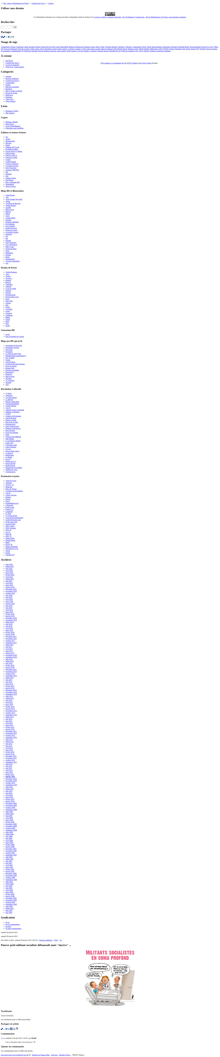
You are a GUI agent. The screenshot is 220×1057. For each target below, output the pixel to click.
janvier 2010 (10, 801)
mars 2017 (9, 651)
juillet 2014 (10, 698)
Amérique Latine (22, 47)
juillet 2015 (10, 678)
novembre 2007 (11, 851)
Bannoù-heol (10, 141)
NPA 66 (8, 534)
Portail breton (10, 540)
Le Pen (83, 49)
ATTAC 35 (10, 485)
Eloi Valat (9, 301)
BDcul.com (10, 210)
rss (61, 940)
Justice (64, 49)
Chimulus (9, 284)
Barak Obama (41, 47)
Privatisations (6, 51)
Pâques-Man (10, 538)
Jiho (7, 305)
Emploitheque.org (12, 503)
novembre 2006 (11, 876)
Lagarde (77, 49)
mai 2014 (9, 700)
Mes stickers (10, 113)
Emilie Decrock (11, 228)
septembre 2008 (11, 830)
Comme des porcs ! (12, 63)
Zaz (7, 263)
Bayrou (49, 47)
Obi (7, 176)
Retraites (35, 51)
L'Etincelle (9, 505)
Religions (27, 51)
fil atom (8, 926)
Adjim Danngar (11, 272)
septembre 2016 (11, 657)
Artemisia (9, 395)
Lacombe (9, 309)
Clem (7, 216)
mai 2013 (9, 721)
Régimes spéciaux (50, 51)
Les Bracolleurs (11, 398)
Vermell (8, 383)
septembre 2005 (11, 904)
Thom (8, 551)
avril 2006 (9, 890)
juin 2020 (9, 595)
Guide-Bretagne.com (13, 520)
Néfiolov (9, 174)
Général (8, 76)
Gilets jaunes (34, 49)
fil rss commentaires (13, 924)
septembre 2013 (11, 715)
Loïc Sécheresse (11, 245)
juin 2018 (9, 624)
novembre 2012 (11, 733)
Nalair (8, 319)
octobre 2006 (10, 878)
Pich (7, 324)
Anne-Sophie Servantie (14, 199)
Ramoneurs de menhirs (14, 468)
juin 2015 (9, 680)
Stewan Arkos (11, 186)
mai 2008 (9, 838)
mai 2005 (9, 913)
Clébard (8, 287)
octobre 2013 (10, 713)
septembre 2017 (11, 643)
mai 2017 (9, 647)
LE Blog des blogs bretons (15, 364)
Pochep (8, 255)
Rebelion (9, 374)
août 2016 (9, 659)
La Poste (70, 49)
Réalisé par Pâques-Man (41, 1055)
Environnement (195, 47)
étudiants (167, 51)
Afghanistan (5, 47)
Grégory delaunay (12, 164)
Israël (55, 49)
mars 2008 (9, 843)
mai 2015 (9, 682)
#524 (56, 940)
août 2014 (9, 696)
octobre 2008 (10, 828)
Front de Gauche (24, 49)
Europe (204, 47)
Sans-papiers (61, 51)
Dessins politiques (12, 79)
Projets (8, 85)
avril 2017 (9, 649)
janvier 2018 (10, 634)
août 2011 (9, 764)
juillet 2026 (10, 566)
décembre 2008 (11, 824)
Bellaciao (9, 487)
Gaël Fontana (10, 362)
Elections (174, 47)
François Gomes (11, 158)
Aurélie (8, 208)
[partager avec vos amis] (13, 37)
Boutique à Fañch (12, 111)
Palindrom (9, 253)
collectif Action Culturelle (15, 410)
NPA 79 (8, 536)
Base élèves (10, 124)
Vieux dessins (10, 101)
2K (7, 137)
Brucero (8, 143)
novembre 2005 (11, 900)
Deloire (8, 293)
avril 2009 (9, 818)
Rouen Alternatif (12, 547)
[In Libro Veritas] (144, 63)
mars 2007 (9, 867)
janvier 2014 (10, 709)
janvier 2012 (10, 754)
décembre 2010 (11, 779)
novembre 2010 (11, 781)
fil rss (7, 922)
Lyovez (8, 449)
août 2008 (9, 832)
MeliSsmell (10, 455)
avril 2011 (9, 770)
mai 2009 (9, 816)
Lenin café (9, 443)
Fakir (7, 435)
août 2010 (9, 787)
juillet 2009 (10, 814)
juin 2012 (9, 744)
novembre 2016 (11, 655)
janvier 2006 (10, 896)
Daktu (8, 145)
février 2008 (10, 845)
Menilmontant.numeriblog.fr (16, 356)
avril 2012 (9, 748)
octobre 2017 (10, 641)
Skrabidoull (10, 184)
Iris (7, 236)
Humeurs (9, 97)
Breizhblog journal (12, 348)
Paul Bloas (9, 180)
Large (8, 311)
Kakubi (8, 241)
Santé (69, 51)
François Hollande (10, 49)
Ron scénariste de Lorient (15, 337)
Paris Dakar (186, 49)
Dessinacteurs (10, 295)
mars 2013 (9, 725)
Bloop (8, 214)
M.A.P (8, 459)
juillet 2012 (10, 742)
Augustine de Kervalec (14, 345)
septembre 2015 (11, 676)
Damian (8, 220)
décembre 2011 (11, 756)
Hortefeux (48, 49)
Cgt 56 (8, 493)
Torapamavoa (10, 472)
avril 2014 (9, 702)
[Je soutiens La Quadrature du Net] (114, 63)
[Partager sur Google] (11, 37)
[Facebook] (9, 37)
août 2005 (9, 906)
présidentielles (16, 51)
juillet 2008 (10, 834)
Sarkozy (74, 51)
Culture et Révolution (13, 416)
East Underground (12, 426)
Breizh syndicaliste (12, 402)
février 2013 (10, 727)
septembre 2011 (11, 762)
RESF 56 (9, 544)
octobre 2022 (10, 593)
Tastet (8, 326)
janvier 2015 (10, 688)
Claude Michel (11, 406)
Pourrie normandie (12, 370)
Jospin (59, 49)
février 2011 (10, 775)
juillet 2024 (10, 579)
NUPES (166, 49)
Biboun (8, 212)
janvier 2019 (10, 616)
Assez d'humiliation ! (13, 126)
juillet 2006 (10, 884)
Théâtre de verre (11, 470)
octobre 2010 (10, 783)
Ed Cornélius (10, 226)
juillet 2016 (10, 661)
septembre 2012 (11, 737)
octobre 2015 (10, 674)
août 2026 (9, 564)
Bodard (8, 280)
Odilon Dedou (11, 178)
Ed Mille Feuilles (12, 149)
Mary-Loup (10, 247)
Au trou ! (9, 278)
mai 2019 (9, 608)
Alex (7, 274)
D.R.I (8, 501)
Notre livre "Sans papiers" (15, 67)
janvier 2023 (10, 587)
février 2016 (10, 665)
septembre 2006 (11, 880)
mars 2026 (9, 573)
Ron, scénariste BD (13, 182)
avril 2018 (9, 628)
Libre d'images (11, 447)
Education (166, 47)
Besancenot (79, 47)
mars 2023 (9, 585)
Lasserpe (9, 313)
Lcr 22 (8, 532)
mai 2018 (9, 626)
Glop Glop (9, 99)
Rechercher (8, 21)
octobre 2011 (10, 760)
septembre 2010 (11, 785)
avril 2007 (9, 865)
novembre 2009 (11, 805)
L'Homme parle (11, 445)
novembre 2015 (11, 672)
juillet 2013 (10, 717)
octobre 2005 (10, 902)
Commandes (10, 83)
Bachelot (32, 47)
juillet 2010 (10, 789)
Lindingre (9, 315)
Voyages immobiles (13, 261)
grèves (42, 49)
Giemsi (8, 303)
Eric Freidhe (10, 358)
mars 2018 (9, 630)
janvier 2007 (10, 871)
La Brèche (9, 400)
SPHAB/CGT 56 (12, 549)
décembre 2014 (11, 690)
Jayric (8, 334)
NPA (160, 49)
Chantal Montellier (12, 404)
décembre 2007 (11, 849)
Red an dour (10, 376)
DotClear (54, 1055)
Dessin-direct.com (12, 297)
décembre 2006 (11, 873)
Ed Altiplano (10, 224)
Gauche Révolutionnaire (14, 518)
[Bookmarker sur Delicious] (4, 37)
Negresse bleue (11, 249)
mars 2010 (9, 797)
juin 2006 (9, 886)
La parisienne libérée (13, 441)
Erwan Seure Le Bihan (14, 151)
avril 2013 (9, 723)
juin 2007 (9, 861)
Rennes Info (10, 368)
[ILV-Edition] (132, 63)
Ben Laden (56, 47)
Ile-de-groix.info (11, 522)
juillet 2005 (10, 908)
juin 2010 (9, 791)
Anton (8, 139)
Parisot (193, 49)
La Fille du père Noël (13, 354)
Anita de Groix (11, 481)
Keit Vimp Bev (11, 168)
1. (1, 1038)
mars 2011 (9, 772)
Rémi (7, 257)
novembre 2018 (11, 620)
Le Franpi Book (11, 516)
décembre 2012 (11, 731)
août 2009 (9, 812)
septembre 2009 (11, 810)
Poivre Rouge (10, 463)
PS (23, 51)
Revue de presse (11, 93)
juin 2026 (9, 569)
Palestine (178, 49)
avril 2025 (9, 577)
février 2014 (10, 707)
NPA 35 (8, 530)
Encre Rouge (10, 430)
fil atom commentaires (13, 928)
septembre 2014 (11, 694)
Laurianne (9, 512)
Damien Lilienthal (12, 222)
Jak (7, 238)
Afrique (13, 47)
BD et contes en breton (14, 91)
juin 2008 (9, 836)
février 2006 (10, 894)
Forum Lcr (9, 509)
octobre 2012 (10, 735)
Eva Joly (210, 47)
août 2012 (9, 740)
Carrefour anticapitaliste (14, 491)
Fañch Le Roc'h (11, 155)
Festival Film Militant (13, 437)
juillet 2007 (10, 859)
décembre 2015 (11, 669)
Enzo (7, 299)
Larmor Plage (10, 524)
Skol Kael (9, 61)
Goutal (8, 160)
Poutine (202, 49)
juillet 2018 (10, 622)
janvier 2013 (10, 729)
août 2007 (9, 857)
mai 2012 (9, 746)
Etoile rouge (10, 507)
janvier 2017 (10, 653)
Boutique (9, 89)
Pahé (7, 322)
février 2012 (10, 752)
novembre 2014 (11, 692)
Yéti (7, 385)
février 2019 (10, 614)
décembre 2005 (11, 898)
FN (2, 49)
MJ (7, 172)
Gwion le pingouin (12, 65)
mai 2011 (9, 768)
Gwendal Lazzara (12, 166)
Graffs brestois (11, 162)
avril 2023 (9, 583)
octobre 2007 (10, 853)
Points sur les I (11, 461)
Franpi (8, 360)
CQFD (8, 414)
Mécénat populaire (12, 87)
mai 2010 (9, 793)
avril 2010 (9, 795)
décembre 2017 (11, 637)
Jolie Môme (10, 439)
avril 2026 (9, 571)
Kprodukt (9, 352)
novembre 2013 (11, 711)
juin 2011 (9, 766)
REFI (8, 542)
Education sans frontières (15, 128)
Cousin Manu (10, 218)
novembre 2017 (11, 639)
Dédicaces (9, 95)
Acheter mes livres (38, 3)
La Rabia (9, 457)
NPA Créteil (10, 526)
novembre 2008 (11, 826)
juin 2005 (9, 911)
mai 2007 (9, 863)
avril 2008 (9, 840)
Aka (7, 197)
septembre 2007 (11, 855)
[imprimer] (14, 1029)
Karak (8, 307)
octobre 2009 (10, 808)
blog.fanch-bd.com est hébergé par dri (15, 1055)
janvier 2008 (10, 847)
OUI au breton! (11, 366)
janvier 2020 (10, 604)
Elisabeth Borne (183, 47)
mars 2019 (9, 612)
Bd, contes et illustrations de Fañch (16, 3)
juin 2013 (9, 719)
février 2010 (10, 799)
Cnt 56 (8, 408)
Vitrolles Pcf (10, 555)
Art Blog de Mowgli (13, 203)
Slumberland (10, 259)
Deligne (8, 291)
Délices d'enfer (11, 420)
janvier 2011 (10, 777)
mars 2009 (9, 820)
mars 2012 (9, 750)
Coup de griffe (11, 289)
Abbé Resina (10, 195)
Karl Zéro (9, 350)
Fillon (216, 47)
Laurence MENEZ (12, 170)
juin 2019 (9, 606)
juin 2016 (9, 663)
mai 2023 (9, 581)
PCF (197, 49)
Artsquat (9, 483)
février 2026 (10, 575)
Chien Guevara (11, 495)
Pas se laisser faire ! (13, 451)
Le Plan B (9, 453)
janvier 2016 (10, 667)
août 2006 (9, 882)
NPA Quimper (11, 528)
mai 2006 (9, 888)
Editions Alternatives (13, 428)
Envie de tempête (12, 433)
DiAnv (8, 499)
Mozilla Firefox (64, 1055)
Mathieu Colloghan (12, 412)
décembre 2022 (11, 589)
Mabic (8, 317)
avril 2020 (9, 599)
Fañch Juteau (10, 153)
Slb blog (9, 378)
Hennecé (9, 234)
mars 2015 (9, 684)
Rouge (40, 51)
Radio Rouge (10, 466)
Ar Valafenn (10, 380)
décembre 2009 (11, 803)
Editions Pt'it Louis (12, 147)
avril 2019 (9, 610)
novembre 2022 (11, 591)
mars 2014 (9, 705)
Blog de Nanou (11, 489)
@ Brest (8, 393)
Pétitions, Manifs (12, 122)
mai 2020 (9, 597)
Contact (51, 3)
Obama (172, 49)
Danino (8, 497)
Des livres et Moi (12, 422)
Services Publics (83, 51)
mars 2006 (9, 892)
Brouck (8, 282)
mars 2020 (9, 601)
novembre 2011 (11, 758)
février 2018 (10, 632)
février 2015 (10, 686)
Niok (7, 251)
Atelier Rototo (11, 205)
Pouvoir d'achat (211, 49)
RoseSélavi (10, 372)
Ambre (8, 276)
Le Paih (8, 514)
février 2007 (10, 869)
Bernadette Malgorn (67, 47)
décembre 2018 (11, 618)
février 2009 (10, 822)
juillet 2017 (10, 645)
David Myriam (11, 418)
